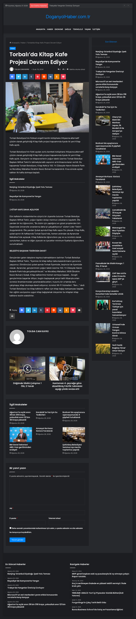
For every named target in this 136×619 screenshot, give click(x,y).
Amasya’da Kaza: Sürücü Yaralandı (44, 429)
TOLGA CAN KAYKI (21, 69)
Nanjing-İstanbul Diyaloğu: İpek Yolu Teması (31, 187)
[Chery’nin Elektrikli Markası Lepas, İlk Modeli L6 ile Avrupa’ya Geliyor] (103, 121)
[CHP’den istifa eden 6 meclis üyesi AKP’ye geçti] (103, 277)
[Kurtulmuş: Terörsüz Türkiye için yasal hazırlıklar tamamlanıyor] (103, 305)
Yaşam (88, 29)
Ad (11, 508)
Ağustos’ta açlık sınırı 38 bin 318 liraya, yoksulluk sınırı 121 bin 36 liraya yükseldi (20, 416)
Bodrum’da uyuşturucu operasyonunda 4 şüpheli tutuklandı (74, 415)
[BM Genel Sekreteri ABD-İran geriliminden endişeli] (21, 434)
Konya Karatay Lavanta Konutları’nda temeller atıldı (109, 292)
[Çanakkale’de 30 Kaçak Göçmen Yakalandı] (103, 214)
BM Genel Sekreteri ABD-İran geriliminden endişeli (20, 447)
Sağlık (68, 29)
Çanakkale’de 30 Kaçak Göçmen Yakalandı (119, 214)
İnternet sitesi (55, 518)
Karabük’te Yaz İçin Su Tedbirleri (46, 413)
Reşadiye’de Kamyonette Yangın (25, 196)
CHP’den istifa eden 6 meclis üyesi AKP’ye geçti (119, 277)
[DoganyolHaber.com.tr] (68, 16)
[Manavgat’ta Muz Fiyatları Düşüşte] (103, 231)
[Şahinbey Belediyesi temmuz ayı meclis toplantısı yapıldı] (74, 434)
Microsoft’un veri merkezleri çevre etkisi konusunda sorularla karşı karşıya (109, 84)
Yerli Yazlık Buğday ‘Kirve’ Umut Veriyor (119, 348)
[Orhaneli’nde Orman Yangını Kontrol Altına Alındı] (103, 328)
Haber (50, 29)
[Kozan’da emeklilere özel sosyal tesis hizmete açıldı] (103, 246)
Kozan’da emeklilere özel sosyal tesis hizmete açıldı (118, 248)
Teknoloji (78, 29)
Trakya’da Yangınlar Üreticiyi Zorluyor (64, 6)
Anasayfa (40, 29)
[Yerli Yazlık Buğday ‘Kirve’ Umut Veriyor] (103, 349)
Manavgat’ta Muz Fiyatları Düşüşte (118, 230)
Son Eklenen (111, 41)
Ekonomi (59, 29)
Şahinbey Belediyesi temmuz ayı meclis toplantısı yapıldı (72, 447)
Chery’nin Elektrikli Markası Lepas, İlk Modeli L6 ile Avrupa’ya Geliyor (118, 125)
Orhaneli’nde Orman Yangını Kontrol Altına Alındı (119, 330)
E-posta (14, 518)
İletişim (96, 29)
